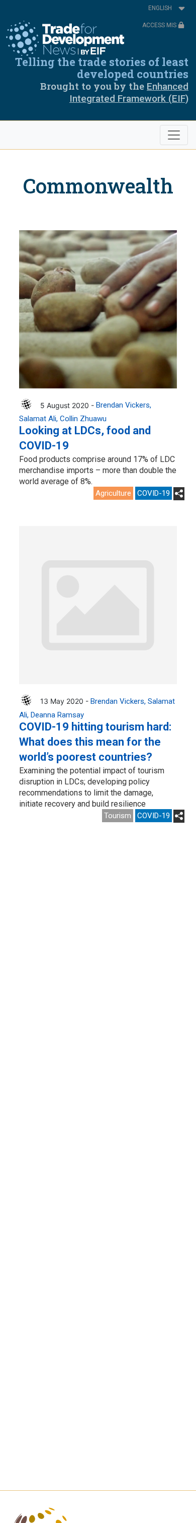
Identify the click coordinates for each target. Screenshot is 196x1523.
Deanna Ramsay (57, 714)
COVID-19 (153, 493)
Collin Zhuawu (83, 418)
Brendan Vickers (123, 405)
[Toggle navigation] (174, 135)
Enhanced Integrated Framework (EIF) (128, 92)
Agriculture (113, 493)
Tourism (117, 815)
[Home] (65, 38)
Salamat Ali (37, 418)
